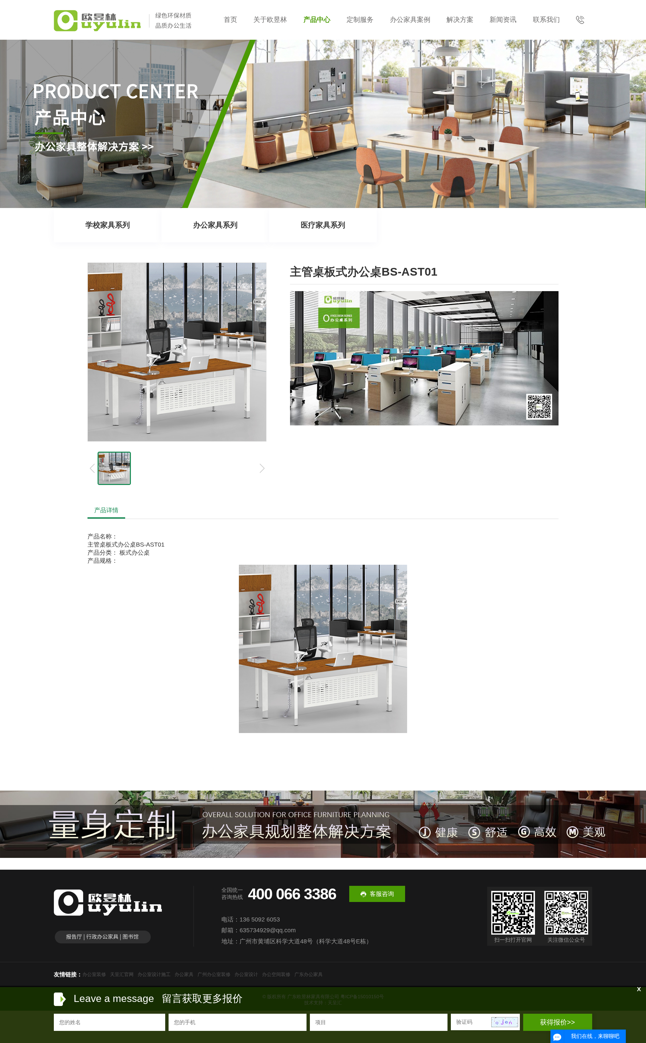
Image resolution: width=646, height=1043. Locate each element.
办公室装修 (94, 974)
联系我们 (546, 19)
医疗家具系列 (323, 225)
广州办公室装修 (214, 974)
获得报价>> (557, 1022)
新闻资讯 (503, 19)
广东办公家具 (308, 974)
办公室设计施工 (154, 974)
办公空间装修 (276, 974)
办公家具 (184, 974)
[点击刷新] (504, 1022)
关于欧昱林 (270, 19)
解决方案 (459, 19)
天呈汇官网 (122, 974)
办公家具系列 (215, 225)
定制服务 (360, 19)
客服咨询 (382, 894)
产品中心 (316, 19)
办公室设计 (246, 974)
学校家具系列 (107, 225)
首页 (230, 19)
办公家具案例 (410, 19)
